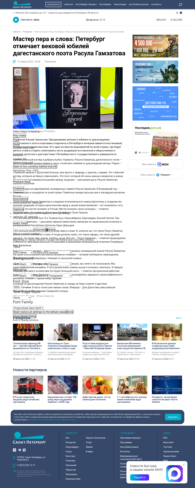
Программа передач (86, 4)
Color (16, 252)
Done (70, 311)
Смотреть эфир (30, 19)
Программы (105, 4)
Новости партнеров (30, 370)
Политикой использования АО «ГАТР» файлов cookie (51, 420)
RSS (165, 438)
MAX (165, 460)
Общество (71, 470)
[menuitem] (68, 213)
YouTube (167, 447)
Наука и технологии (95, 438)
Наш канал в (149, 164)
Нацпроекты (53, 4)
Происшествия (73, 479)
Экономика (71, 474)
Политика (70, 460)
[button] (181, 13)
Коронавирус (72, 447)
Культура (70, 456)
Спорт (89, 442)
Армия (89, 447)
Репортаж (50, 61)
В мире (89, 451)
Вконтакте (168, 442)
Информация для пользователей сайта (131, 457)
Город (69, 451)
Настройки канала (139, 4)
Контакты (156, 4)
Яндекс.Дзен (169, 456)
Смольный (71, 465)
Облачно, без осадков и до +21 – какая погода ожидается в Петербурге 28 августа (56, 13)
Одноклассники (171, 451)
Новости (68, 4)
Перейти (139, 477)
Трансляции (120, 4)
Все (67, 438)
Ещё (178, 318)
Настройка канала (129, 447)
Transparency (40, 252)
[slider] (68, 159)
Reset (39, 311)
